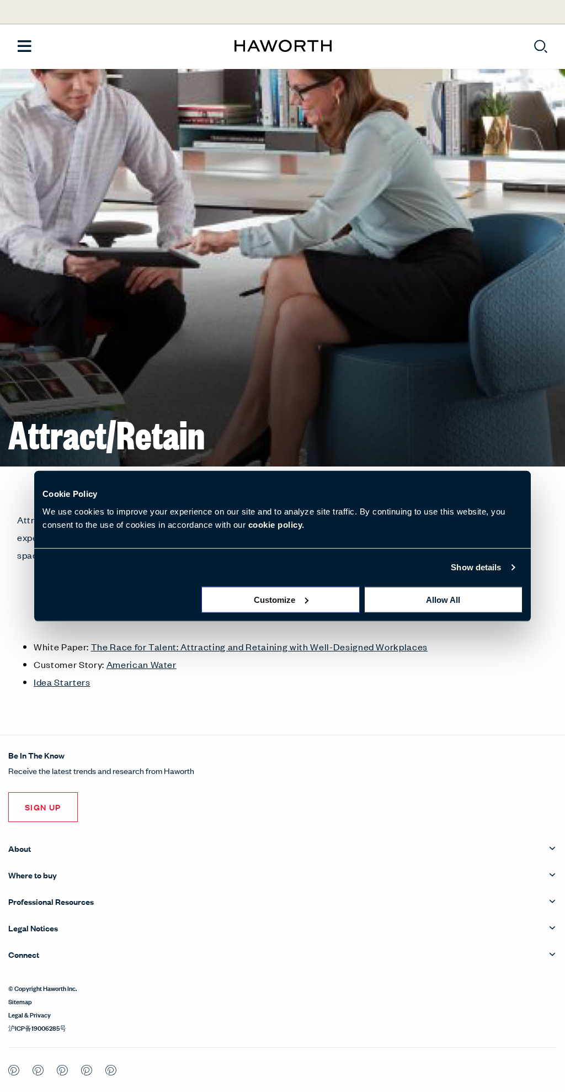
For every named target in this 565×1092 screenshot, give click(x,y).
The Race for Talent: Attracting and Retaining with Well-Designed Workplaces (259, 646)
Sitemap (20, 1000)
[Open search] (541, 46)
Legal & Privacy (29, 1014)
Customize (274, 599)
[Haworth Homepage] (283, 46)
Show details (476, 567)
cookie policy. (276, 524)
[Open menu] (24, 46)
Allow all (443, 599)
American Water (141, 664)
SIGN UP (43, 807)
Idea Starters (62, 682)
